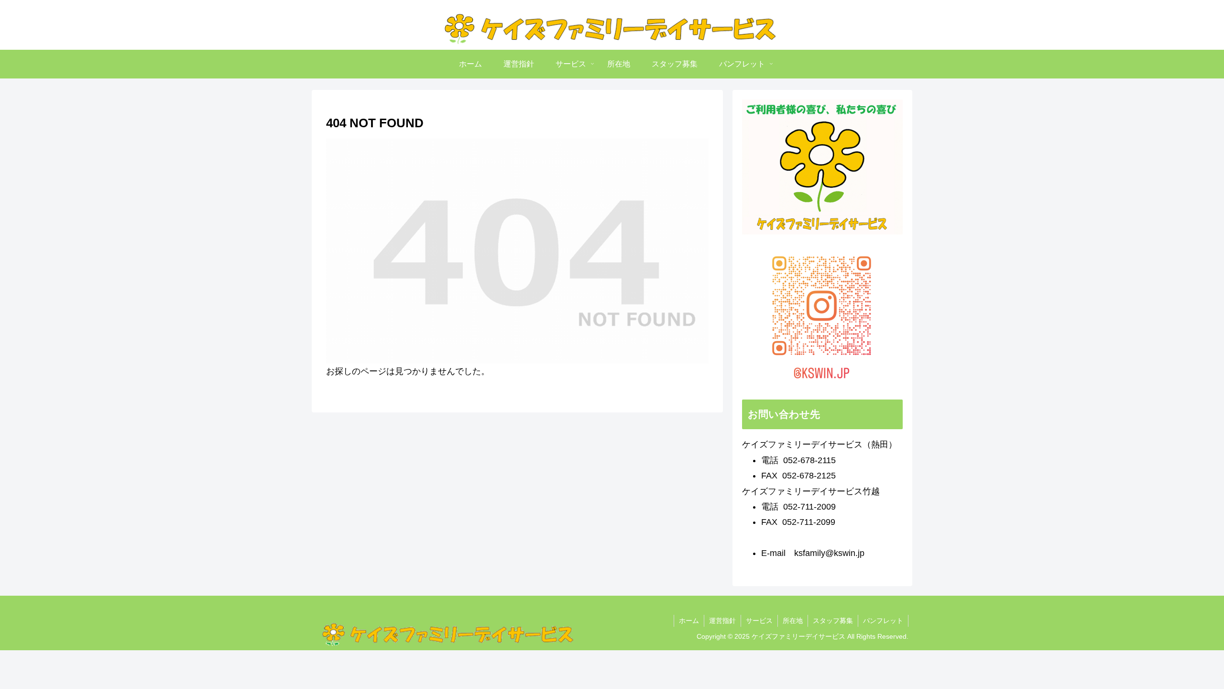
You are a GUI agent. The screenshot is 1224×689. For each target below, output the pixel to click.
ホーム (689, 620)
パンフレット (883, 620)
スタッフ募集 (833, 620)
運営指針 (722, 620)
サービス (759, 620)
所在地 (793, 620)
